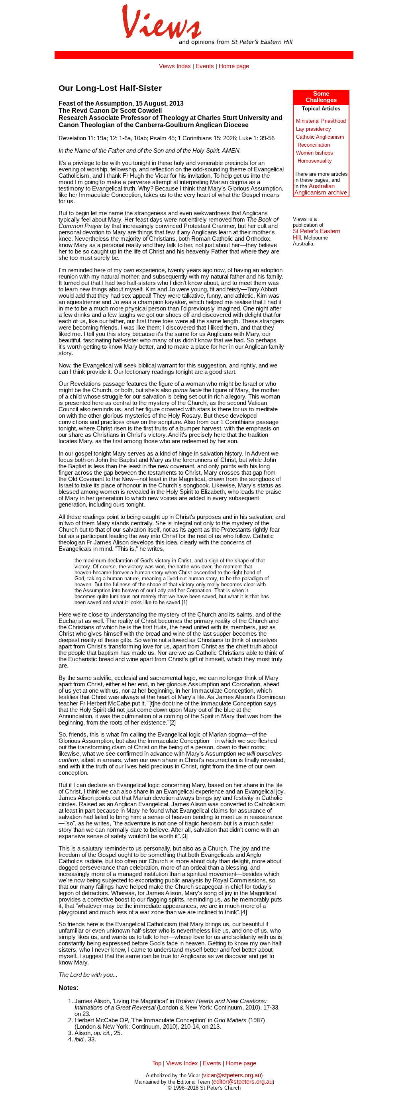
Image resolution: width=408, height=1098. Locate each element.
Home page (234, 66)
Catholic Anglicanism (320, 137)
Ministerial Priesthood (321, 121)
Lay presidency (313, 129)
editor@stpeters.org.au (243, 1081)
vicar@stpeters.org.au (232, 1075)
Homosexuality (315, 161)
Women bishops (314, 153)
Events (205, 66)
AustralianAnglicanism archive (320, 189)
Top (156, 1063)
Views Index (175, 66)
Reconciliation (314, 145)
